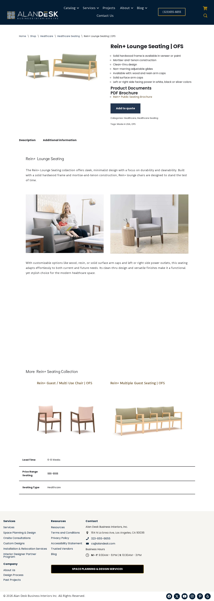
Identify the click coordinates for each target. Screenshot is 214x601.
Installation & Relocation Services (25, 549)
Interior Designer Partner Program (19, 556)
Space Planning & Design (19, 533)
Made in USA (123, 124)
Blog (140, 8)
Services (89, 8)
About (125, 8)
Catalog (70, 8)
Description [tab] (27, 140)
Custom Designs (14, 543)
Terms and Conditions (65, 533)
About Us (9, 570)
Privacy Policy (60, 538)
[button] (78, 8)
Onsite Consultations (17, 538)
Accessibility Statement (66, 543)
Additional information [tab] (60, 140)
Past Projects (12, 580)
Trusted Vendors (62, 549)
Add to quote (125, 108)
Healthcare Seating (68, 36)
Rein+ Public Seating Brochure (132, 97)
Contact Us (105, 16)
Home (22, 36)
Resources (58, 527)
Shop (33, 36)
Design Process (13, 575)
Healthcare (46, 36)
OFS (133, 124)
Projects (109, 8)
